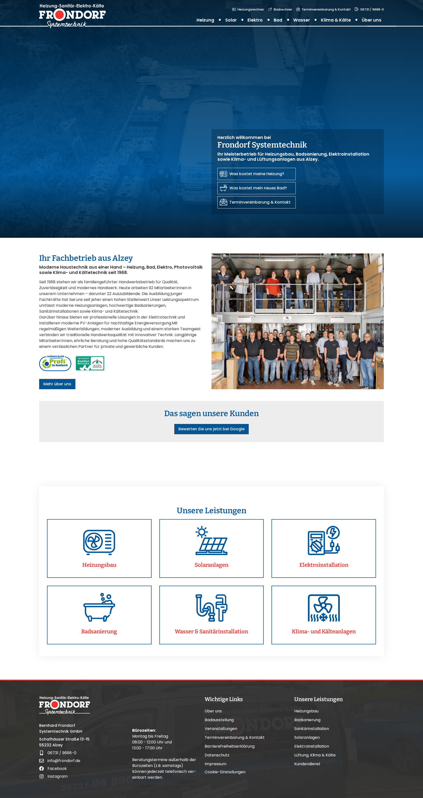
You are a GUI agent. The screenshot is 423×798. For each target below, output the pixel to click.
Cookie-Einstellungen (225, 772)
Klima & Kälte (336, 20)
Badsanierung (307, 720)
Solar (231, 20)
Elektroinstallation (311, 746)
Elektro (255, 20)
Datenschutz (217, 755)
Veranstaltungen (221, 728)
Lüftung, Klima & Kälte (315, 755)
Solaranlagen (307, 737)
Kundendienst (307, 764)
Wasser (301, 20)
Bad (278, 20)
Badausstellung (219, 720)
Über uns (371, 20)
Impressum (215, 764)
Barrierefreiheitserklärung (230, 746)
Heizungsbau (306, 711)
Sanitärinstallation (311, 728)
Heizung (205, 20)
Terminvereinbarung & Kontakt (235, 737)
